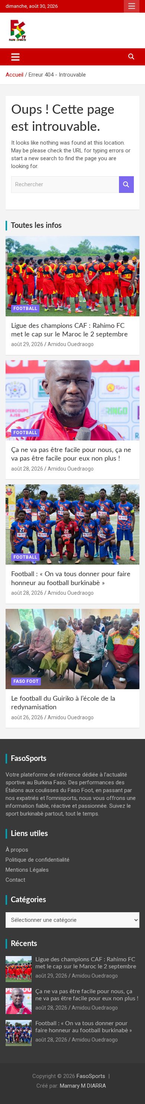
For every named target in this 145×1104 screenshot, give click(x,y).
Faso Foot (26, 681)
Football (25, 308)
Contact (15, 880)
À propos (17, 849)
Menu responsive (131, 6)
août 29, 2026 (27, 344)
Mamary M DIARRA (83, 1085)
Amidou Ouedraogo (71, 344)
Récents (24, 944)
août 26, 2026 (27, 717)
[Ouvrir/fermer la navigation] (15, 56)
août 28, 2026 (27, 469)
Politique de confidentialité (38, 859)
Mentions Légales (27, 869)
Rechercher (126, 184)
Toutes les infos (36, 225)
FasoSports (91, 1076)
